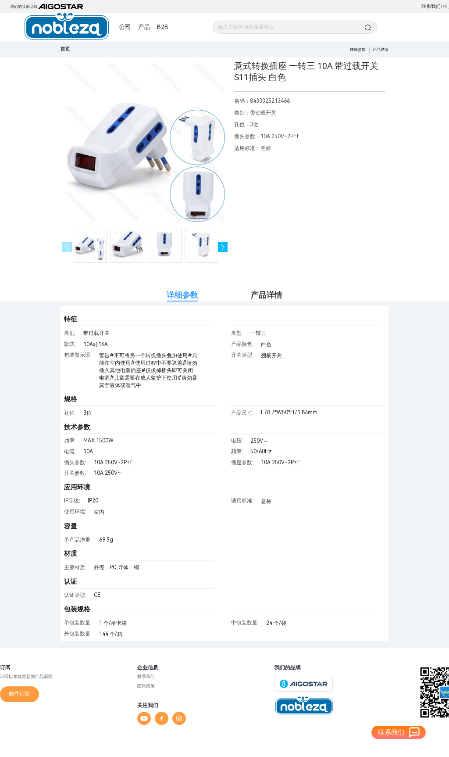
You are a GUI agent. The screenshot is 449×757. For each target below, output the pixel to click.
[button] (223, 247)
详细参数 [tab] (182, 294)
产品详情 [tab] (266, 294)
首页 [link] (65, 49)
